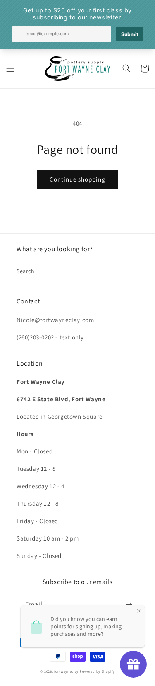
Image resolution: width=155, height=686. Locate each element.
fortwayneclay (66, 671)
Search (26, 271)
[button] (10, 68)
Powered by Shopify (97, 671)
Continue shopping (77, 179)
